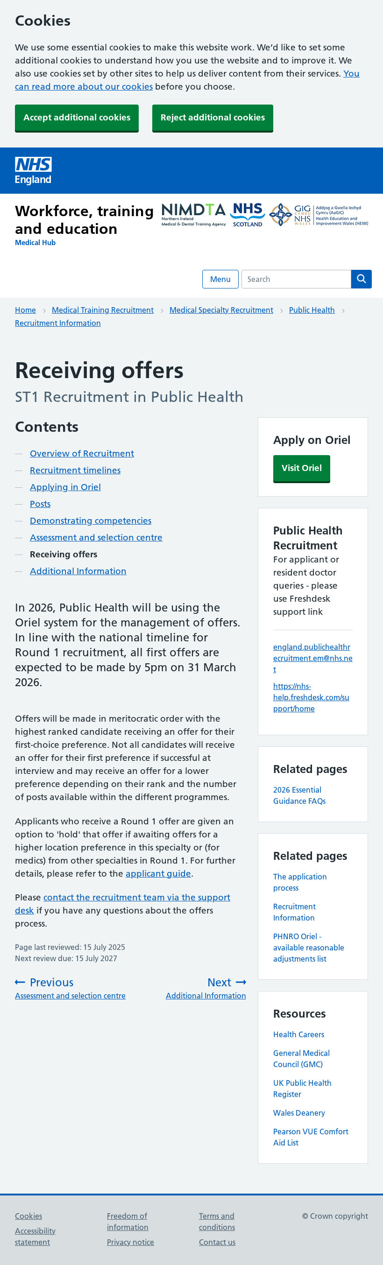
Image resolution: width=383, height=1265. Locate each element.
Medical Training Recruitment (103, 310)
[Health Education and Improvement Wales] (318, 216)
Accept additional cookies (76, 117)
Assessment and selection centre (96, 537)
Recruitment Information (58, 323)
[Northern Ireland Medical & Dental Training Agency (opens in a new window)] (194, 216)
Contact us (217, 1242)
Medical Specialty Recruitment (221, 310)
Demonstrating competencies (90, 520)
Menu (220, 279)
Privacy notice (130, 1242)
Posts (40, 504)
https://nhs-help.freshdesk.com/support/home (311, 697)
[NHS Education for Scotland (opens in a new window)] (247, 216)
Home (25, 310)
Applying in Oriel (65, 487)
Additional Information (78, 571)
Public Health (312, 310)
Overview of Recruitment (82, 453)
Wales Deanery (299, 1112)
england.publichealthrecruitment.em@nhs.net (313, 658)
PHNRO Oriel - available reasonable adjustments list (308, 947)
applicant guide (158, 873)
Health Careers (298, 1034)
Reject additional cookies (213, 117)
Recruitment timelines (75, 470)
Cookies (28, 1216)
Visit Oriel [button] (302, 468)
